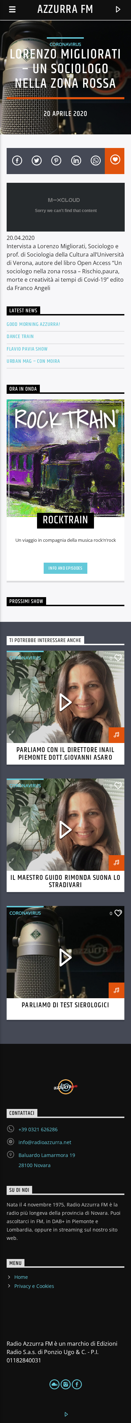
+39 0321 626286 (38, 1129)
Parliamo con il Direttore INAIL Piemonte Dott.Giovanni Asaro (65, 753)
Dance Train (20, 336)
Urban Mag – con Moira (33, 361)
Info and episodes (65, 568)
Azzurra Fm (65, 9)
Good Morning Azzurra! (33, 324)
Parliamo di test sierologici (65, 1005)
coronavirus (65, 44)
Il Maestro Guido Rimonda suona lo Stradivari (65, 881)
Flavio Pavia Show (27, 349)
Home (21, 1277)
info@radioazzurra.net (45, 1142)
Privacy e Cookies (34, 1286)
